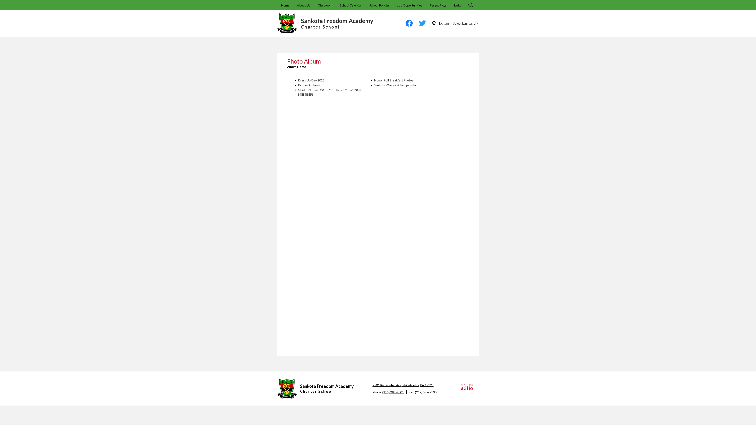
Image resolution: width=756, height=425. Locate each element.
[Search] (471, 5)
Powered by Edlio (467, 387)
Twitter (422, 23)
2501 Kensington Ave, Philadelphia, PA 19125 (403, 385)
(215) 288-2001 (393, 392)
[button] (303, 5)
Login (440, 23)
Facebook (409, 23)
